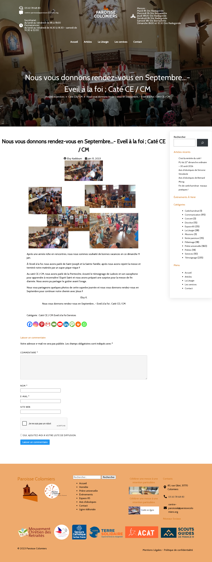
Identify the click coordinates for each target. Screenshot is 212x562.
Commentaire (29, 352)
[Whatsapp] (84, 324)
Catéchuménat (192, 210)
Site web (25, 407)
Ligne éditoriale (87, 509)
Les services (191, 284)
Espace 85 (190, 226)
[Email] (54, 324)
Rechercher (180, 137)
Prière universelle (193, 246)
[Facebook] (29, 324)
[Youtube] (60, 324)
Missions (189, 234)
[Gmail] (48, 324)
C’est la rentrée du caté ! (190, 158)
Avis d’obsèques (87, 501)
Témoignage (191, 257)
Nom (23, 385)
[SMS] (72, 324)
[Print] (78, 324)
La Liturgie (189, 230)
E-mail (24, 396)
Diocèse (189, 222)
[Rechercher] (202, 143)
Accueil (49, 96)
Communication (193, 214)
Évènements (86, 494)
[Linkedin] (66, 324)
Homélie (83, 487)
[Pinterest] (42, 324)
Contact (189, 288)
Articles (188, 276)
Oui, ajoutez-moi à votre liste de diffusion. (49, 435)
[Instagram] (35, 324)
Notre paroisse (192, 238)
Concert (189, 218)
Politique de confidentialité (178, 550)
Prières (188, 250)
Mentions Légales (152, 550)
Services (60, 96)
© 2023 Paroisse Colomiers (32, 548)
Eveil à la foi (60, 315)
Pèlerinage (190, 242)
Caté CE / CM (75, 96)
